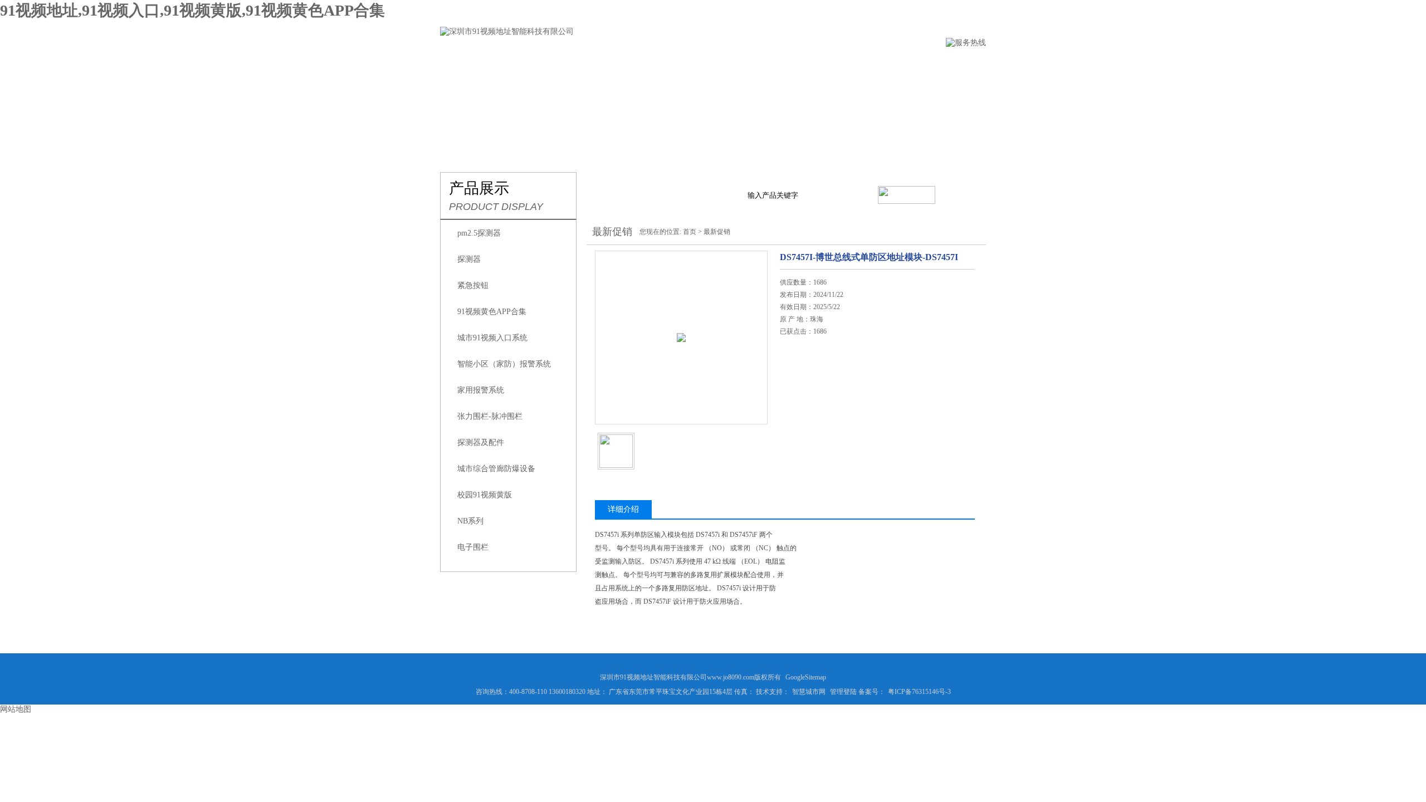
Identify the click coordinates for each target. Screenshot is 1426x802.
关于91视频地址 (532, 65)
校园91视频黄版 (484, 495)
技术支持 (731, 65)
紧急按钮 (473, 285)
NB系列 (470, 521)
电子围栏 (473, 547)
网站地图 (15, 709)
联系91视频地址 (868, 65)
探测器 (469, 259)
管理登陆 (843, 692)
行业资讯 (669, 65)
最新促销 (717, 232)
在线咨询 (808, 398)
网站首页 (458, 65)
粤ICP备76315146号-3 (919, 692)
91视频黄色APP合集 (491, 311)
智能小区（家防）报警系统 (504, 364)
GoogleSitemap (805, 677)
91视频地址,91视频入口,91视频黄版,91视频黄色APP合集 (192, 10)
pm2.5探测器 (479, 233)
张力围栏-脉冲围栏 (489, 416)
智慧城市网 (809, 692)
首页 (689, 232)
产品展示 (606, 65)
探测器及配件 (480, 442)
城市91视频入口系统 (492, 338)
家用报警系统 (480, 390)
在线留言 (793, 65)
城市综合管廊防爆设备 (496, 468)
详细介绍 (623, 509)
